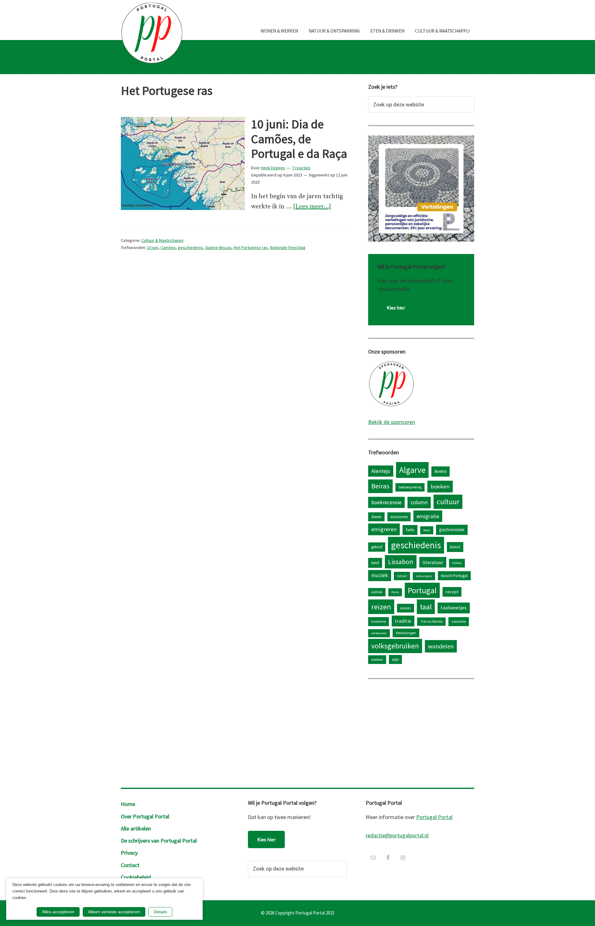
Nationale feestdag (288, 247)
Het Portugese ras (251, 247)
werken (377, 659)
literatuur (432, 562)
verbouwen (379, 633)
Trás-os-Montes (431, 621)
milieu (457, 563)
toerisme (378, 621)
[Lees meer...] (312, 207)
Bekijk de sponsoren (391, 421)
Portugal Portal (434, 817)
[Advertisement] (421, 731)
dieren (376, 516)
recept (452, 591)
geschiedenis (190, 247)
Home (128, 804)
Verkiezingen (406, 632)
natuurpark (424, 576)
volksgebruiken (395, 646)
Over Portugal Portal (145, 816)
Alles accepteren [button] (58, 911)
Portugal (422, 590)
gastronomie (452, 529)
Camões (168, 247)
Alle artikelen (136, 828)
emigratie (427, 516)
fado (410, 529)
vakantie (459, 621)
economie (399, 516)
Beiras (380, 486)
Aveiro (440, 471)
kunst (455, 547)
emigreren (384, 529)
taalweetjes (454, 607)
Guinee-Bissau (218, 247)
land (375, 562)
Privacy (129, 852)
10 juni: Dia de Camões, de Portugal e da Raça (299, 139)
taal (426, 607)
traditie (403, 621)
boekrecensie (386, 502)
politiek (376, 592)
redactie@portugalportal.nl (397, 835)
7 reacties (301, 168)
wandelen (441, 646)
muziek (379, 575)
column (419, 502)
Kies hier (396, 308)
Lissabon (400, 561)
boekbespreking (410, 487)
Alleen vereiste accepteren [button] (114, 911)
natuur (402, 576)
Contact (130, 865)
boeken (440, 486)
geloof (376, 547)
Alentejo (380, 471)
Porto (395, 592)
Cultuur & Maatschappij (162, 240)
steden (405, 608)
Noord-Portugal (454, 575)
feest (426, 530)
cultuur (448, 501)
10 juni (152, 247)
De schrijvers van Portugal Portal (159, 840)
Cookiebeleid (136, 877)
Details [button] (160, 911)
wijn (395, 659)
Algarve (412, 470)
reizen (381, 607)
